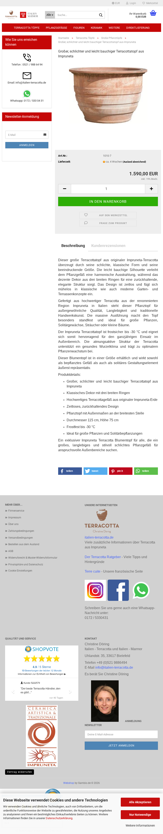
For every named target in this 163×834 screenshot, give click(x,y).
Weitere (114, 27)
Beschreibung (73, 245)
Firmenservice (16, 510)
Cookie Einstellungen (20, 570)
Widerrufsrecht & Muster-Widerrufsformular (32, 557)
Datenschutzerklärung (59, 818)
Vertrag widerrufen (19, 771)
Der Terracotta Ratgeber (103, 557)
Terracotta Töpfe (26, 27)
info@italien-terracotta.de (114, 667)
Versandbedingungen (20, 537)
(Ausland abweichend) (134, 161)
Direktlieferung (138, 27)
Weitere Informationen (140, 825)
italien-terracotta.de (99, 537)
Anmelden (27, 145)
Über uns (13, 524)
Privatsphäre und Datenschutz (25, 564)
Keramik (96, 27)
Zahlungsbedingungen (21, 530)
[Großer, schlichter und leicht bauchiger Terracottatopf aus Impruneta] (108, 94)
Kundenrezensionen (108, 245)
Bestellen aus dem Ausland (23, 544)
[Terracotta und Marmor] (22, 14)
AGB (10, 551)
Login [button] (132, 3)
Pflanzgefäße (56, 27)
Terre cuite (92, 571)
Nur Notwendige (140, 814)
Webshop (68, 783)
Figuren (78, 27)
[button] (116, 3)
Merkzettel (151, 3)
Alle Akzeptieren (140, 802)
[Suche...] (101, 15)
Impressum (14, 517)
